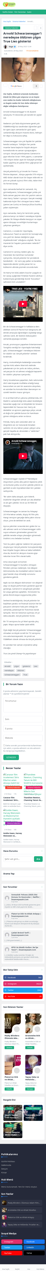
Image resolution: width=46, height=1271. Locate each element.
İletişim (4, 1169)
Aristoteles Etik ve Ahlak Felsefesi (22, 1210)
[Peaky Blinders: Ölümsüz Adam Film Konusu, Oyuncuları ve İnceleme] (13, 1023)
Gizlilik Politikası (8, 1161)
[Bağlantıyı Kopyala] (35, 28)
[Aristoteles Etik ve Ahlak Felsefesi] (33, 1023)
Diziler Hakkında (33, 1108)
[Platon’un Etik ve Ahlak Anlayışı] (13, 1065)
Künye (4, 1172)
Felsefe (29, 1047)
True (25, 674)
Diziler (9, 1108)
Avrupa (30, 1089)
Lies (35, 666)
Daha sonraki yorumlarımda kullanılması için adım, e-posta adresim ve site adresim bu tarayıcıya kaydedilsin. (22, 748)
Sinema (9, 1047)
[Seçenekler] (41, 86)
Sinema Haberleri (19, 21)
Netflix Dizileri (8, 12)
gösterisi (26, 666)
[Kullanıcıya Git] (7, 898)
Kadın (29, 12)
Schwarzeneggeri (12, 674)
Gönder (11, 757)
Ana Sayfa (7, 21)
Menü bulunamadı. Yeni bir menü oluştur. (19, 1187)
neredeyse (9, 670)
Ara (38, 859)
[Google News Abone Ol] (16, 86)
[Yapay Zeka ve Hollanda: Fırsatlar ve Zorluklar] (33, 1065)
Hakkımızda (6, 1165)
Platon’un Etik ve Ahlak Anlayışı (21, 1217)
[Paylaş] (5, 85)
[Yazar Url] (5, 47)
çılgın (16, 666)
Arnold (7, 666)
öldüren (20, 670)
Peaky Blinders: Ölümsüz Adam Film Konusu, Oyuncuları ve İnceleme (23, 1203)
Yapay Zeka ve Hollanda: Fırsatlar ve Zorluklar (23, 1224)
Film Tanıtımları (20, 12)
